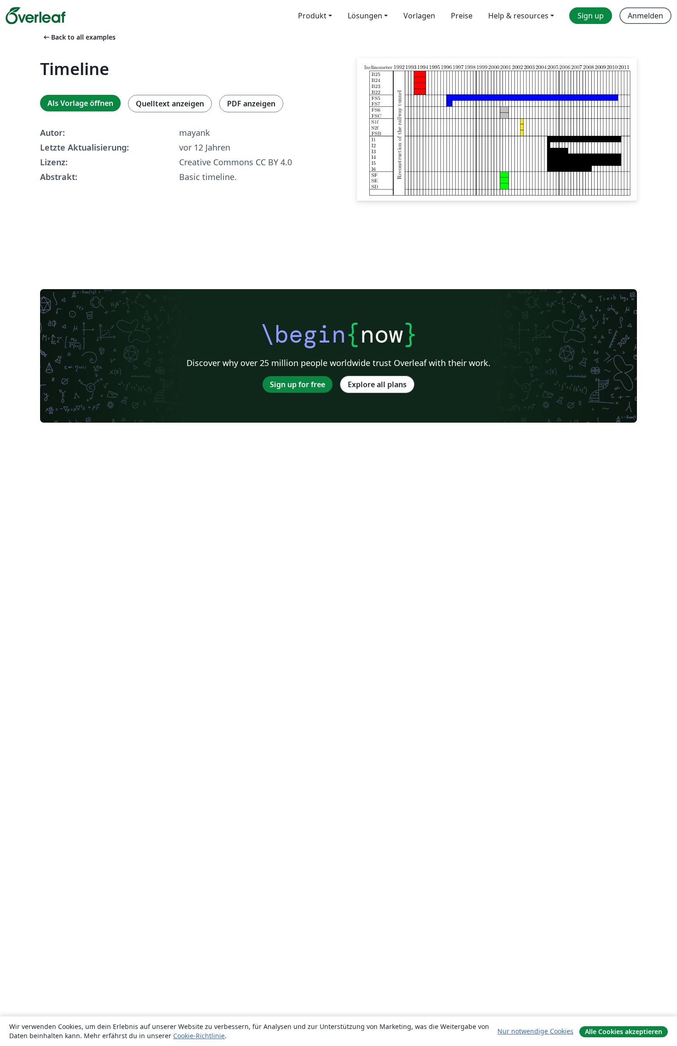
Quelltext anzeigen (170, 104)
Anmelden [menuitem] (645, 16)
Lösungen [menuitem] (365, 16)
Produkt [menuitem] (312, 16)
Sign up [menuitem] (591, 16)
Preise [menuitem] (462, 16)
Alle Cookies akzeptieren (623, 1031)
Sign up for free (297, 384)
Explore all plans (377, 384)
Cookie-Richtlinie (199, 1035)
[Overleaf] (35, 15)
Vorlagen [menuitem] (419, 16)
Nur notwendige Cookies (535, 1031)
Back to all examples (79, 37)
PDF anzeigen (251, 104)
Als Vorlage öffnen (80, 103)
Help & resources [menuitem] (518, 16)
